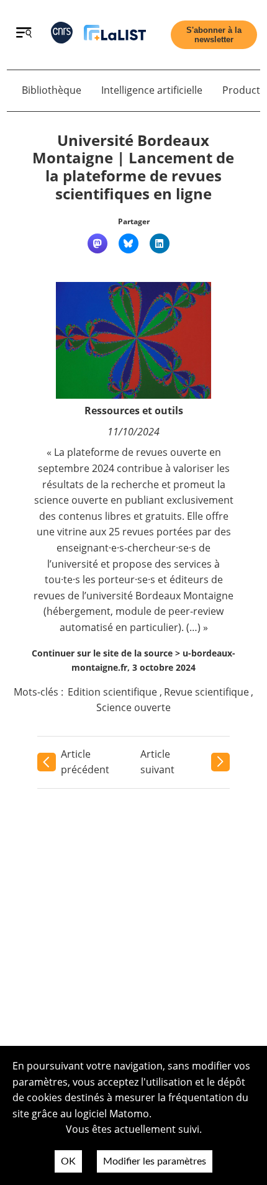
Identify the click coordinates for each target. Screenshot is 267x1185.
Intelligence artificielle (151, 90)
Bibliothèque (51, 90)
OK (68, 1161)
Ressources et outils (133, 410)
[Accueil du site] (115, 35)
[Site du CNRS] (62, 35)
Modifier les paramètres (154, 1161)
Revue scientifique (206, 692)
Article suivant (157, 762)
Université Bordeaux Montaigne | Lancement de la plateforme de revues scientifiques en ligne (133, 167)
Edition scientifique (112, 692)
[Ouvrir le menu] (24, 34)
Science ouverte (133, 707)
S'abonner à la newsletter (214, 34)
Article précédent (85, 762)
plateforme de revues (117, 452)
